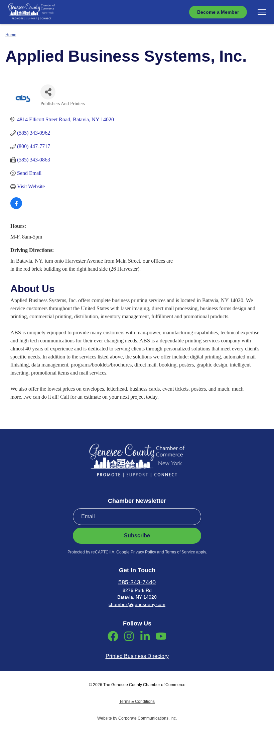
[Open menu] (262, 12)
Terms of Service (180, 552)
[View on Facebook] (16, 207)
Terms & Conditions (137, 701)
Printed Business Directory (137, 656)
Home (10, 34)
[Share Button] (47, 91)
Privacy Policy (143, 552)
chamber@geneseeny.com (137, 604)
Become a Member (218, 12)
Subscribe (137, 535)
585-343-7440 (137, 582)
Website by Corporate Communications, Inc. (137, 718)
